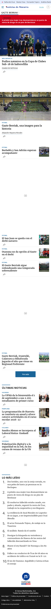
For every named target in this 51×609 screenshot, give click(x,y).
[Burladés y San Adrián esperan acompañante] (44, 152)
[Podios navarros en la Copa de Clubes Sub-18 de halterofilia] (25, 42)
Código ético (5, 600)
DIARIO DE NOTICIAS (10, 68)
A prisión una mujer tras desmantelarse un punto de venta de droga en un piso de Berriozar (24, 21)
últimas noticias (14, 387)
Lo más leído (11, 477)
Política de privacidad (18, 596)
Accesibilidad (16, 600)
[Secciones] (2, 7)
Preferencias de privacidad (10, 604)
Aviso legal (5, 596)
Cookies (46, 596)
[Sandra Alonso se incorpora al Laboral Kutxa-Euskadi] (44, 432)
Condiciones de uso (34, 596)
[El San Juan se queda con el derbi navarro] (44, 240)
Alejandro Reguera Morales (12, 133)
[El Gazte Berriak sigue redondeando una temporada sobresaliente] (44, 267)
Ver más (25, 374)
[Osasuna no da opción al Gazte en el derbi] (44, 253)
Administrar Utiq (29, 600)
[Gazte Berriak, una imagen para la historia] (25, 106)
